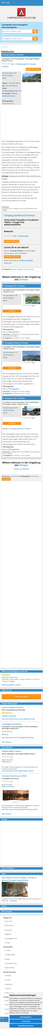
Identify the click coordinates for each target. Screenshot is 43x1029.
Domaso (20, 55)
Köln (7, 734)
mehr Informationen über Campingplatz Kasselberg (18, 737)
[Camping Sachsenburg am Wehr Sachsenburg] (16, 803)
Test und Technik (7, 868)
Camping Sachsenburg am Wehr (14, 776)
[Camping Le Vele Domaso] (31, 416)
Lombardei (20, 269)
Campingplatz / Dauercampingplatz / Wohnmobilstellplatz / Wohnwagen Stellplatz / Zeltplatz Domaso (21, 403)
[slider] (6, 64)
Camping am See (7, 208)
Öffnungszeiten (13, 332)
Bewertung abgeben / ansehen (11, 685)
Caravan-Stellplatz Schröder (12, 707)
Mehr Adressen (6, 742)
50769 (3, 734)
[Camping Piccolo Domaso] (31, 303)
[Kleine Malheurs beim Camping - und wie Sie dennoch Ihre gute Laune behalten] (15, 896)
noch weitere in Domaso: (20, 476)
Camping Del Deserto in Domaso (16, 343)
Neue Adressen (7, 747)
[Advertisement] (21, 122)
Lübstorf (8, 762)
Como (26, 269)
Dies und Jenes (7, 911)
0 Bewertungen (23, 236)
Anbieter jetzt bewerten (33, 69)
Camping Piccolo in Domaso (15, 286)
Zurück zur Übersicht (21, 469)
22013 (4, 75)
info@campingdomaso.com (12, 91)
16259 (3, 716)
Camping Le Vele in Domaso (15, 398)
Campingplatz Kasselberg (12, 724)
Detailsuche (4, 47)
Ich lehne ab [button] (26, 1021)
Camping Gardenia (14, 215)
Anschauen (12, 311)
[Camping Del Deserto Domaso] (31, 360)
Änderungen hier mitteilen (12, 257)
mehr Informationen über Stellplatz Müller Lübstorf (18, 771)
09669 (3, 786)
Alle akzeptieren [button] (26, 1017)
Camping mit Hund (17, 208)
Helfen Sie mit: (7, 690)
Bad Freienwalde (11, 716)
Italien (14, 269)
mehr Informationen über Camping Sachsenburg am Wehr (20, 809)
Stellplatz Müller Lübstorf (11, 751)
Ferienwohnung (28, 208)
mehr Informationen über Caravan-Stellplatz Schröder (18, 719)
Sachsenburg (10, 786)
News (4, 874)
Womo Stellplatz (13, 336)
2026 (3, 1018)
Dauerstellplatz (25, 452)
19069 (3, 762)
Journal (4, 906)
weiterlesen (13, 901)
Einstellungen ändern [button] (26, 1026)
